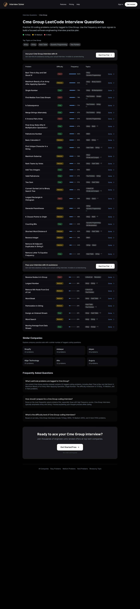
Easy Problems (55, 469)
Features (63, 4)
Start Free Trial (104, 55)
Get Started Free (68, 447)
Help (78, 4)
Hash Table (43, 44)
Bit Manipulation (97, 90)
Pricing (71, 4)
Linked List (90, 188)
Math (93, 126)
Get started (131, 4)
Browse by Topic (96, 469)
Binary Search (96, 81)
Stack (94, 198)
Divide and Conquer (93, 157)
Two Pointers (75, 44)
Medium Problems (69, 469)
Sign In (120, 4)
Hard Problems (82, 469)
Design (99, 96)
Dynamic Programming (59, 44)
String (33, 44)
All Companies (44, 469)
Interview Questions (30, 15)
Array (26, 44)
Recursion (97, 277)
